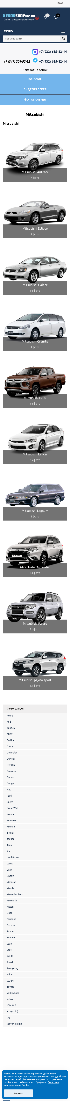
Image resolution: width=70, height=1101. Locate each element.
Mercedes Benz (15, 894)
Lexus (10, 863)
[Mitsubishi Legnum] (35, 495)
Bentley (11, 728)
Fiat (9, 789)
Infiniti (10, 832)
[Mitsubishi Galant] (35, 270)
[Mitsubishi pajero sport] (35, 665)
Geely (10, 802)
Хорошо (18, 1093)
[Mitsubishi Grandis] (35, 326)
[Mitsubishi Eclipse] (35, 213)
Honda (10, 814)
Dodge (10, 783)
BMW (9, 734)
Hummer (11, 820)
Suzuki (10, 980)
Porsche (11, 925)
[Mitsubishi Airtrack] (35, 157)
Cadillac (11, 740)
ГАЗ (8, 1017)
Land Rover (13, 857)
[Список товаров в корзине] (57, 19)
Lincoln (10, 876)
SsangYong (12, 968)
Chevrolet (12, 752)
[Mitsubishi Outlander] (35, 552)
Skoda (10, 956)
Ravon (10, 931)
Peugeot (11, 919)
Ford (9, 795)
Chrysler (11, 759)
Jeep (9, 845)
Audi (9, 722)
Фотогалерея (35, 99)
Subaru (10, 974)
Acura (10, 715)
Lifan (9, 869)
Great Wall (12, 808)
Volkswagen (13, 993)
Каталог (35, 78)
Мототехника (14, 1024)
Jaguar (10, 839)
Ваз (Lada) (12, 1011)
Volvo (10, 999)
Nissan (10, 906)
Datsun (10, 777)
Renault (11, 937)
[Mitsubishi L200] (35, 383)
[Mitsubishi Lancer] (35, 439)
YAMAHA (11, 1005)
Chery (10, 746)
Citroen (11, 765)
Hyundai (11, 826)
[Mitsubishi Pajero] (35, 608)
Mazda (10, 888)
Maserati (11, 882)
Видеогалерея (35, 89)
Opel (9, 913)
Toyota (11, 987)
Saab (9, 943)
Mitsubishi (12, 900)
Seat (9, 950)
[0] (57, 17)
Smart (10, 962)
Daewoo (11, 771)
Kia (8, 851)
